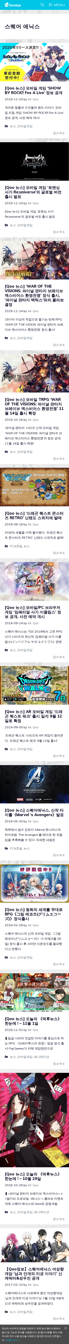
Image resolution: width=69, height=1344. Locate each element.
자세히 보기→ (12, 1340)
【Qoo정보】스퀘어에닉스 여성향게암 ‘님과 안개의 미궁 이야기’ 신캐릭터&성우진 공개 (34, 1273)
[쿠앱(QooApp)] (13, 5)
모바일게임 (25, 126)
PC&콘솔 (16, 546)
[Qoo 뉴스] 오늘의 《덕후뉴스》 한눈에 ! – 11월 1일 (33, 1021)
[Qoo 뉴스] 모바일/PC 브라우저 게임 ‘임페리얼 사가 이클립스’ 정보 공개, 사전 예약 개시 (33, 612)
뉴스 (13, 126)
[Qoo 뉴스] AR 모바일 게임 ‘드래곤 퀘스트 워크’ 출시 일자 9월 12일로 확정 (33, 716)
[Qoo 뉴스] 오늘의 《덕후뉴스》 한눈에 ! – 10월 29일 (33, 1176)
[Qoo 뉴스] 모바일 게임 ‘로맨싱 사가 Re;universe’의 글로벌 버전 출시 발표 (33, 192)
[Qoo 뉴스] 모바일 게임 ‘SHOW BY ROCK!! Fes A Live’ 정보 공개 (33, 90)
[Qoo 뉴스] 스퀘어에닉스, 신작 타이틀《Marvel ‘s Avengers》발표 (34, 812)
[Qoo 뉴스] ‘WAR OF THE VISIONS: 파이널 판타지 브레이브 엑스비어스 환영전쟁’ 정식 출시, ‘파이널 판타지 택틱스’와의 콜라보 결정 (34, 295)
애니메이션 (41, 1057)
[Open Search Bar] (42, 5)
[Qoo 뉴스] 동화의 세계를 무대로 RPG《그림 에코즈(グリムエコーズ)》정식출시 (34, 914)
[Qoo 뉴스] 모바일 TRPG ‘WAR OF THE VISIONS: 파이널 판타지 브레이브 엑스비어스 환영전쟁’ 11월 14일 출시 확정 (34, 406)
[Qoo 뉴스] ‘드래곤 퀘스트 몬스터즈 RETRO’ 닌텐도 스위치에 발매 (34, 515)
